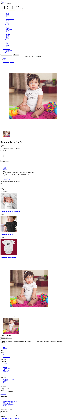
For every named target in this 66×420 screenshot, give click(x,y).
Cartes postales (9, 29)
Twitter (4, 345)
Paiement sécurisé (6, 368)
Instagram (5, 348)
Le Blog (4, 52)
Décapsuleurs (8, 17)
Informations (3, 394)
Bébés (7, 37)
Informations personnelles (8, 379)
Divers (7, 46)
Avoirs (4, 381)
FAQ (4, 369)
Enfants (7, 38)
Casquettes (8, 34)
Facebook (5, 344)
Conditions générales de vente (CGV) (10, 401)
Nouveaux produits (7, 355)
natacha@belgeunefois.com (12, 392)
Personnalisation (6, 47)
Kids (7, 43)
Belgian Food (8, 51)
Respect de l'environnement (8, 402)
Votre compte (3, 375)
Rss (4, 347)
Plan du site (5, 371)
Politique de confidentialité (8, 404)
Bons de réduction (7, 384)
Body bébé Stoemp (7, 234)
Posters (7, 27)
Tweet (4, 168)
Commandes (5, 380)
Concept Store (7, 39)
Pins (6, 21)
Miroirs (7, 16)
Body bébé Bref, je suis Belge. (10, 211)
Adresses (5, 382)
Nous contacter (6, 370)
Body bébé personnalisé (8, 257)
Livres (7, 31)
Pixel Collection (9, 50)
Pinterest (5, 169)
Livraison (5, 363)
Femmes (7, 35)
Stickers (7, 30)
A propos (5, 367)
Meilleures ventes (6, 357)
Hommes (7, 36)
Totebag (7, 20)
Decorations (6, 24)
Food (7, 44)
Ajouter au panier (4, 161)
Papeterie (6, 28)
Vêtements (6, 32)
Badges (7, 14)
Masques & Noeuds (10, 19)
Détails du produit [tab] (6, 179)
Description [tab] (5, 178)
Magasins (5, 372)
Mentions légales (6, 364)
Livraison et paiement (7, 407)
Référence (3, 183)
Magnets (7, 15)
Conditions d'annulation (8, 405)
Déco (7, 41)
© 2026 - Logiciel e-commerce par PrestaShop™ (10, 418)
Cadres (7, 26)
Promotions (5, 354)
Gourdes (7, 23)
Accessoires (6, 13)
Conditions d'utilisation (7, 365)
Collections (6, 49)
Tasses (7, 22)
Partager (4, 167)
